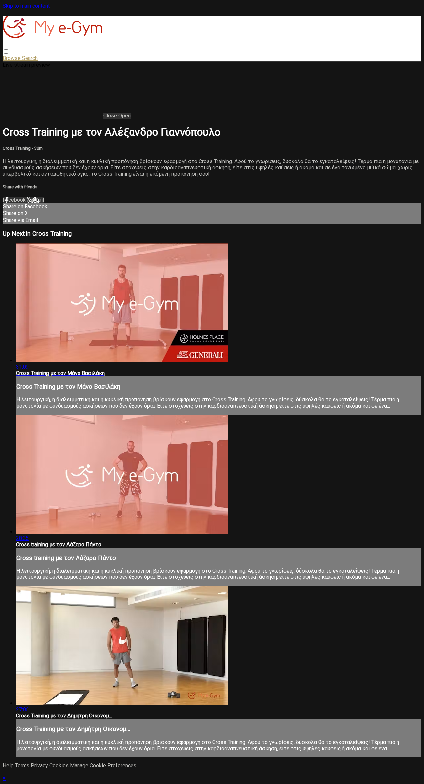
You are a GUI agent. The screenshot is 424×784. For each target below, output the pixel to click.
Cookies (59, 765)
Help (9, 765)
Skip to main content (26, 6)
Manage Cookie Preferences (103, 765)
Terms (23, 765)
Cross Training (17, 148)
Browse (12, 58)
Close (110, 116)
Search (30, 58)
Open (124, 116)
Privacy (40, 765)
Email (37, 200)
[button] (6, 51)
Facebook (15, 200)
